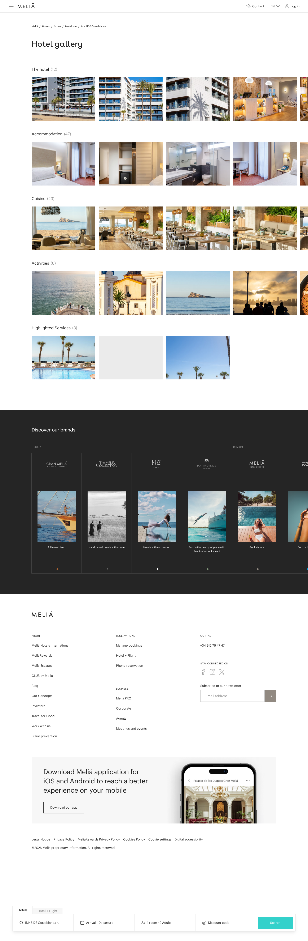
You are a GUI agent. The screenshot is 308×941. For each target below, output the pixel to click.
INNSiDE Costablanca (93, 26)
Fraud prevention (44, 736)
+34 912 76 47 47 (212, 645)
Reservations (126, 635)
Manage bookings (129, 645)
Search (275, 923)
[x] (222, 672)
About (36, 635)
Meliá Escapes (42, 666)
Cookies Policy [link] (134, 839)
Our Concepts (42, 696)
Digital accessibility (189, 839)
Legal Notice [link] (41, 839)
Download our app (63, 807)
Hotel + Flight (126, 655)
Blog (35, 686)
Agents (121, 718)
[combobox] (275, 6)
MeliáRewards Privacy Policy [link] (99, 839)
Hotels (46, 26)
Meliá (35, 26)
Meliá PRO (123, 698)
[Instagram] (212, 672)
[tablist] (154, 910)
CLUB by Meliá (42, 676)
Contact (206, 635)
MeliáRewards (42, 655)
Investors (38, 706)
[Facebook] (203, 672)
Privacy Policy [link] (64, 839)
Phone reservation (129, 666)
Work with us (41, 726)
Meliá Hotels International (50, 645)
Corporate (123, 708)
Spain (57, 26)
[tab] (22, 910)
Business (122, 688)
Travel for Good (43, 716)
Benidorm (71, 26)
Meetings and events (131, 729)
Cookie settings (159, 839)
